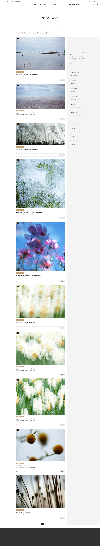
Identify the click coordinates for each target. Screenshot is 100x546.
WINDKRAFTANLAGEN (75, 141)
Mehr (17, 80)
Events (72, 93)
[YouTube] (94, 1)
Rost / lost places (74, 112)
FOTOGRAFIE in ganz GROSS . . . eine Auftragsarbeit (29, 212)
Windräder (73, 144)
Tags (33, 32)
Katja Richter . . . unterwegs (23, 465)
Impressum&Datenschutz (73, 4)
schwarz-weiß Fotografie (76, 115)
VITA (59, 4)
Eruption (73, 91)
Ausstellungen (74, 88)
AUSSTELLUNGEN (46, 4)
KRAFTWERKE (74, 96)
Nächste (38, 523)
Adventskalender (74, 75)
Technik (72, 131)
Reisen (72, 109)
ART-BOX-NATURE (75, 85)
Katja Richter (24, 76)
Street (72, 125)
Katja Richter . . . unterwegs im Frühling (25, 322)
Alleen (72, 77)
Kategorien (24, 32)
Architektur (73, 80)
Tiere (72, 133)
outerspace (73, 104)
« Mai (71, 63)
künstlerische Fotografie (76, 99)
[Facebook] (87, 1)
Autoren (41, 32)
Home (43, 28)
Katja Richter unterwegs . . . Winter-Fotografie (27, 74)
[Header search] (93, 4)
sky (71, 120)
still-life (72, 123)
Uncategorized (74, 139)
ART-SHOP (54, 4)
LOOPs (72, 101)
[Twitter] (92, 1)
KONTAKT (64, 4)
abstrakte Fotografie (75, 72)
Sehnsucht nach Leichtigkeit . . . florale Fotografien (28, 275)
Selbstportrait (74, 117)
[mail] (97, 1)
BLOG (40, 4)
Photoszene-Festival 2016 (76, 107)
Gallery (34, 4)
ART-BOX (73, 83)
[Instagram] (89, 1)
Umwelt (72, 136)
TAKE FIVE (73, 128)
